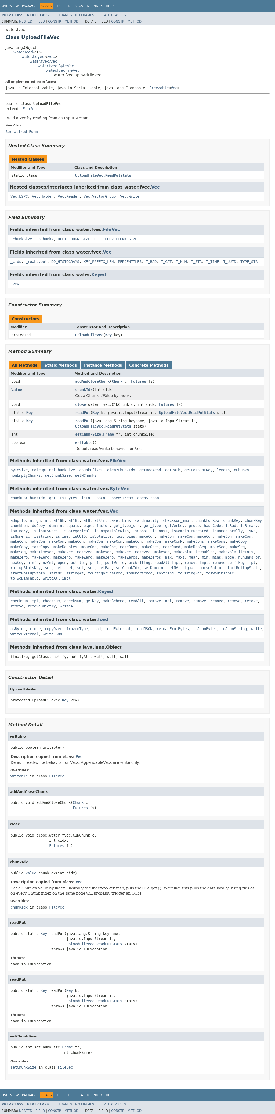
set (48, 568)
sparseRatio (209, 568)
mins (216, 557)
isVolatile (100, 536)
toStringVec (190, 573)
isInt (86, 498)
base (113, 520)
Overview (10, 6)
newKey (16, 562)
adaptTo (18, 520)
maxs (180, 557)
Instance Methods (103, 365)
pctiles (78, 562)
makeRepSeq (195, 547)
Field (40, 21)
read (96, 629)
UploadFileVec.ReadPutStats (103, 175)
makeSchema (113, 601)
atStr (99, 520)
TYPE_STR (249, 261)
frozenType (77, 629)
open (62, 562)
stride (55, 573)
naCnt (101, 498)
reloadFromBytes (173, 629)
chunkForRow (207, 520)
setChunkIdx (127, 568)
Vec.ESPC (19, 196)
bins (126, 520)
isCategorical (76, 531)
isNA (251, 531)
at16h (58, 520)
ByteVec (119, 488)
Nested (25, 21)
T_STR (196, 261)
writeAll (68, 606)
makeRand (171, 547)
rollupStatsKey (25, 568)
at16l (73, 520)
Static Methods (61, 365)
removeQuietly (42, 606)
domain (55, 525)
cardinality (147, 520)
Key (108, 335)
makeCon (146, 536)
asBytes (18, 629)
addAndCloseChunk (92, 381)
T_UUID (229, 261)
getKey (92, 601)
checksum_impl (177, 520)
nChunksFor (249, 557)
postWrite (114, 562)
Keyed (98, 274)
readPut (82, 412)
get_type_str (126, 525)
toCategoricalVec (105, 573)
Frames (65, 15)
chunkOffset (91, 470)
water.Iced (23, 52)
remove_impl (196, 562)
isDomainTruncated (190, 531)
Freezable (159, 88)
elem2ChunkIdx (121, 470)
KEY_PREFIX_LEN (99, 261)
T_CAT (166, 261)
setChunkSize (88, 434)
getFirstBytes (63, 498)
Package (29, 6)
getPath (172, 470)
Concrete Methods (148, 365)
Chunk (117, 381)
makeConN (173, 541)
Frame (108, 434)
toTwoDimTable (220, 573)
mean (193, 557)
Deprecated (78, 6)
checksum (51, 601)
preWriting (139, 562)
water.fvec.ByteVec (56, 66)
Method (71, 21)
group (194, 525)
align (35, 520)
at (47, 520)
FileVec (30, 109)
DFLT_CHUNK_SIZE (74, 239)
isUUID (79, 536)
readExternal (118, 629)
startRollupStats (242, 568)
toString (165, 573)
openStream (122, 498)
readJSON (143, 629)
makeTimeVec (41, 552)
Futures (138, 381)
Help (110, 6)
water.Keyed (33, 57)
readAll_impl (167, 562)
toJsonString (234, 629)
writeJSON (52, 634)
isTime (62, 536)
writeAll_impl (57, 578)
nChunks (241, 470)
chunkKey (231, 520)
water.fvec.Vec (43, 61)
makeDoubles (65, 547)
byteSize (19, 470)
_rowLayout (36, 261)
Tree (60, 6)
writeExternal (24, 634)
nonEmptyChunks (25, 475)
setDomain (153, 568)
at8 (87, 520)
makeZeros (127, 557)
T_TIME (212, 261)
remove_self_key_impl (233, 562)
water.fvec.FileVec (63, 70)
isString (42, 536)
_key (14, 284)
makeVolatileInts (236, 552)
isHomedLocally (227, 531)
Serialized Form (21, 131)
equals (72, 525)
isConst (140, 531)
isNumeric (20, 536)
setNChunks (85, 475)
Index (97, 6)
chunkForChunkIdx (27, 498)
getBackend (150, 470)
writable (83, 442)
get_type (152, 525)
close (80, 404)
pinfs (95, 562)
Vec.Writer (131, 196)
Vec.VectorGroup (100, 196)
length (223, 470)
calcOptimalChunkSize (53, 470)
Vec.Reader (68, 196)
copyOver (53, 629)
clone (35, 629)
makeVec (65, 552)
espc (88, 525)
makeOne (88, 547)
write (256, 629)
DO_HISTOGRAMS (65, 261)
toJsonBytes (205, 629)
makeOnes (128, 547)
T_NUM (181, 261)
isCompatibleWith (111, 531)
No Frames (84, 15)
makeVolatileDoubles (194, 552)
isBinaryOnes (45, 531)
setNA (172, 568)
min (205, 557)
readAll (136, 601)
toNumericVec (139, 573)
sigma (187, 568)
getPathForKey (198, 470)
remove (182, 601)
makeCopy (238, 541)
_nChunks (44, 239)
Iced (103, 619)
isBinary (249, 525)
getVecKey (174, 525)
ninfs (33, 562)
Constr (54, 21)
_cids (15, 261)
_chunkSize (21, 239)
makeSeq (217, 547)
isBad (230, 525)
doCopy (38, 525)
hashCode (212, 525)
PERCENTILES (130, 261)
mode (229, 557)
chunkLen (19, 525)
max (168, 557)
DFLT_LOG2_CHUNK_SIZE (115, 239)
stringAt (75, 573)
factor (102, 525)
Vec (51, 57)
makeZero (19, 557)
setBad (105, 568)
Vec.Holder (42, 196)
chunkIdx (83, 390)
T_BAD (151, 261)
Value (16, 390)
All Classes (115, 15)
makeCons (195, 541)
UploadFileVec (89, 335)
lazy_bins (125, 536)
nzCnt (48, 562)
